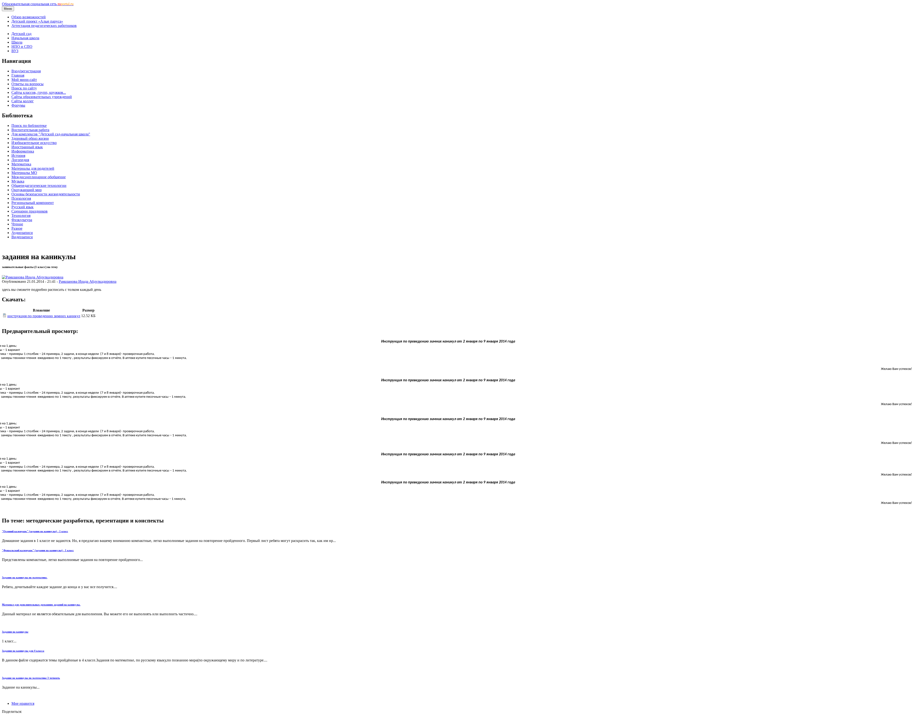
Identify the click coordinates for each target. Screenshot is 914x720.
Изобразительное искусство (34, 143)
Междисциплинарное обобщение (38, 177)
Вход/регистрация (26, 71)
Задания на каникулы (15, 631)
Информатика (22, 151)
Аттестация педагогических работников (44, 26)
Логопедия (20, 160)
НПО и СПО (21, 47)
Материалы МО (24, 173)
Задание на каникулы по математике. (24, 577)
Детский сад (21, 34)
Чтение (17, 224)
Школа (16, 42)
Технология (20, 216)
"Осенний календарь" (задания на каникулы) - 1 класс (35, 531)
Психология (21, 198)
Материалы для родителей (32, 168)
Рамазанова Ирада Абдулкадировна (87, 281)
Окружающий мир (26, 190)
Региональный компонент (32, 203)
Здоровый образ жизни (30, 138)
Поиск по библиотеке (29, 126)
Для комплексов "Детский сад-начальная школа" (50, 134)
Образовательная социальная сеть (38, 4)
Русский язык (22, 207)
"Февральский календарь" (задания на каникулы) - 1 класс (38, 550)
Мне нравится (22, 703)
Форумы (18, 105)
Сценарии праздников (29, 211)
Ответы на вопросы (27, 84)
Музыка (17, 181)
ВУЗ (14, 51)
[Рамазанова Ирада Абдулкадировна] (32, 277)
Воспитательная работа (30, 130)
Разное (16, 228)
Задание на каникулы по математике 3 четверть (31, 677)
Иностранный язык (27, 147)
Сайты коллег (22, 101)
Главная (17, 75)
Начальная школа (25, 38)
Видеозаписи (22, 237)
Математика (21, 164)
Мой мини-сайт (24, 80)
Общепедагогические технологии (38, 186)
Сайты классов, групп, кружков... (38, 92)
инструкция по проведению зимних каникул (43, 316)
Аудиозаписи (22, 233)
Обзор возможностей (28, 17)
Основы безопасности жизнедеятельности (45, 194)
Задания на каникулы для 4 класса (23, 650)
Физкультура (21, 220)
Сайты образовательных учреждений (41, 97)
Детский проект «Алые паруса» (37, 21)
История (18, 156)
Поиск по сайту (24, 88)
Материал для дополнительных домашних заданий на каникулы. (41, 604)
